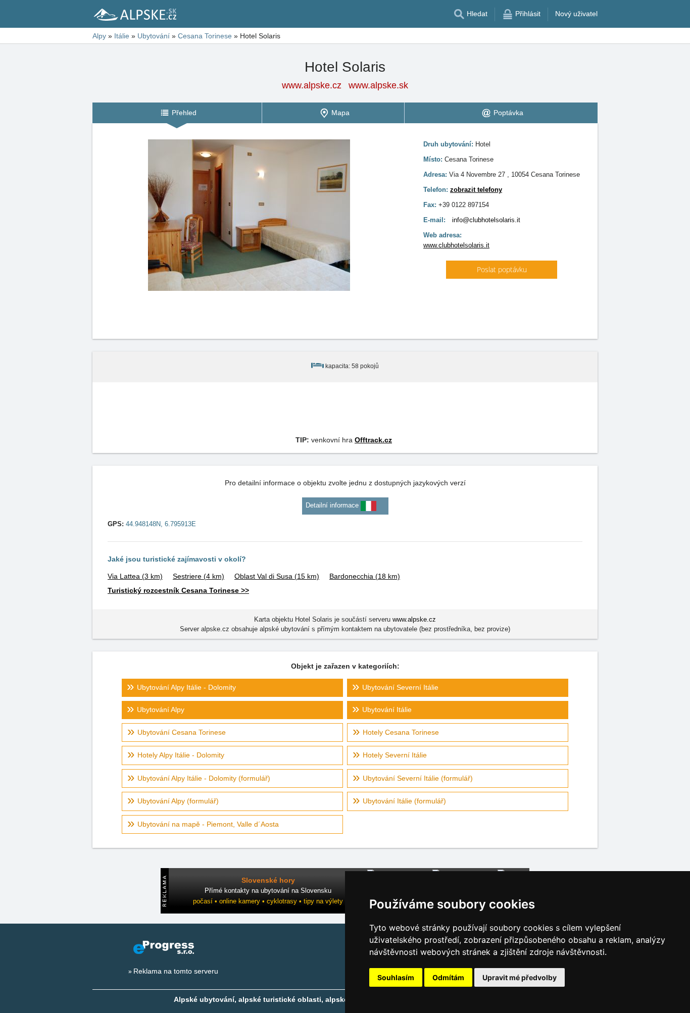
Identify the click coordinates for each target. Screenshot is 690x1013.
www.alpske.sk (378, 85)
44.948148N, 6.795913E (161, 524)
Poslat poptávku (502, 269)
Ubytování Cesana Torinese (181, 732)
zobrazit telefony (476, 189)
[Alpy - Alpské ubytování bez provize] (134, 14)
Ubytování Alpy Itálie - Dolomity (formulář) (203, 778)
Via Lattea (135, 576)
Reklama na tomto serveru (175, 971)
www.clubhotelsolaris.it (456, 245)
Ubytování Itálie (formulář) (404, 801)
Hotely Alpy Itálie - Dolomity (180, 755)
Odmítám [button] (448, 977)
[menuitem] (177, 113)
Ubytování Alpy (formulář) (178, 801)
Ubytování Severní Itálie (400, 687)
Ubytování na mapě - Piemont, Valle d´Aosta (208, 824)
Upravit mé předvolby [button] (519, 977)
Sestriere (198, 576)
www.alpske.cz (311, 85)
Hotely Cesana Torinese (401, 732)
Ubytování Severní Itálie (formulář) (418, 778)
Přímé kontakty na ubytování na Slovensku (268, 890)
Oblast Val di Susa (276, 576)
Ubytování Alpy (160, 709)
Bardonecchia (364, 576)
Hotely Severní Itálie (395, 755)
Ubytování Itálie (387, 709)
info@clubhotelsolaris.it (486, 220)
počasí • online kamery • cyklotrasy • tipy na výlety (268, 901)
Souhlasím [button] (395, 977)
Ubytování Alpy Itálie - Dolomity (186, 687)
